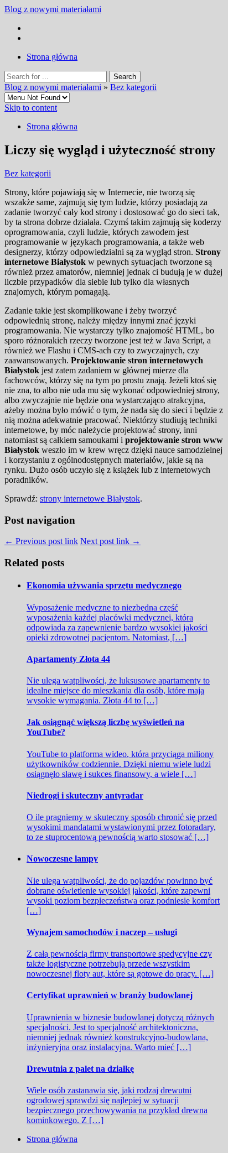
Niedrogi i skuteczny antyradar (85, 795)
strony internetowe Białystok (90, 498)
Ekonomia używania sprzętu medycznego (104, 585)
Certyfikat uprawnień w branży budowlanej (110, 995)
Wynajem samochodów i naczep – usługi (102, 932)
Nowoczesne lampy (62, 858)
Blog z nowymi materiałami (52, 9)
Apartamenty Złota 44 (68, 659)
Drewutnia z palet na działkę (80, 1068)
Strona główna (52, 56)
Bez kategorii (133, 87)
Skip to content (30, 107)
